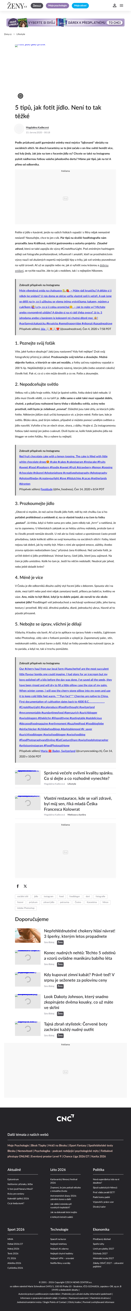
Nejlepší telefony (58, 1244)
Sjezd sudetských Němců (105, 1188)
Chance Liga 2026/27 (76, 1156)
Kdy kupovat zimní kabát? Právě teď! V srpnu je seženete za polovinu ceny (79, 977)
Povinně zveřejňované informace (98, 1302)
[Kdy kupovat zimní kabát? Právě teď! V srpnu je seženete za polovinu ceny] (28, 980)
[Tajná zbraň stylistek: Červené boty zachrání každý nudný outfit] (28, 1030)
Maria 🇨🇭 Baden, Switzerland (58, 751)
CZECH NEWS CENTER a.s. (78, 1282)
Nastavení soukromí (78, 1298)
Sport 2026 (16, 1229)
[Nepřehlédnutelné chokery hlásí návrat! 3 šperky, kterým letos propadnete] (28, 936)
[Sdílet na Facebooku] (17, 886)
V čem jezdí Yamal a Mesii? (20, 1189)
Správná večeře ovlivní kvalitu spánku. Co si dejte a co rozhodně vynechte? (78, 776)
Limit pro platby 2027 (103, 1249)
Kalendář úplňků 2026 (18, 1199)
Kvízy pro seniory (16, 1194)
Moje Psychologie (18, 1145)
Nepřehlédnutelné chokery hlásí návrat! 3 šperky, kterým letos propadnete (79, 934)
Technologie (59, 1229)
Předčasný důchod (102, 1239)
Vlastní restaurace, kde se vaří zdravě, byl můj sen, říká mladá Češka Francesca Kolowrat (78, 804)
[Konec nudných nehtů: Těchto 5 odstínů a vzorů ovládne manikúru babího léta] (28, 958)
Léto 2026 (58, 1170)
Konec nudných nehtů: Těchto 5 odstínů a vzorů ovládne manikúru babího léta (79, 956)
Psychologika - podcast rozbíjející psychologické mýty (66, 1151)
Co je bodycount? (16, 1203)
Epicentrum (13, 1179)
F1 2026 (12, 1258)
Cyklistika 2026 (15, 1268)
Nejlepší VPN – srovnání (62, 1258)
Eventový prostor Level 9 (46, 1156)
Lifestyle (21, 34)
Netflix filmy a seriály (60, 1263)
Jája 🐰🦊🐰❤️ (50, 329)
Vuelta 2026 (98, 1156)
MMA (10, 1239)
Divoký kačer (99, 1207)
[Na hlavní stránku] (18, 5)
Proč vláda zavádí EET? (104, 1192)
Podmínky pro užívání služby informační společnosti (87, 1294)
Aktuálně (14, 1170)
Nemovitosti (25, 1151)
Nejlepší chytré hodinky (61, 1254)
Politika (98, 1170)
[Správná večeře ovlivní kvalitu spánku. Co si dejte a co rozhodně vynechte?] (28, 778)
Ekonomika (101, 1229)
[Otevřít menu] (121, 5)
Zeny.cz (8, 34)
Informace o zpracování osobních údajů (38, 1298)
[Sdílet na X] (25, 886)
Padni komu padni (101, 1197)
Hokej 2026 (13, 1249)
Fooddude (47, 489)
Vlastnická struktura (100, 1298)
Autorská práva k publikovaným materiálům (39, 1294)
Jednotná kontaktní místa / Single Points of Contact (42, 1302)
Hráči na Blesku (57, 1145)
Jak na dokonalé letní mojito (63, 1212)
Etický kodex (74, 1302)
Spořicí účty (98, 1244)
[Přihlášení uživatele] (114, 5)
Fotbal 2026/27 (15, 1244)
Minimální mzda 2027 (103, 1258)
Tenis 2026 (13, 1254)
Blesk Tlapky (38, 1145)
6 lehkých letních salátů (61, 1217)
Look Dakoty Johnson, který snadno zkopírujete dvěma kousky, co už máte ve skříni (78, 1002)
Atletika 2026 (14, 1263)
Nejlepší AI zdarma (59, 1249)
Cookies (63, 1298)
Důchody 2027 (100, 1254)
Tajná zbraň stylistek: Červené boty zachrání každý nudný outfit (75, 1027)
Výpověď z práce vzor (103, 1202)
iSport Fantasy (77, 1145)
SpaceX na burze (58, 1239)
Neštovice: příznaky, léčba (20, 1184)
